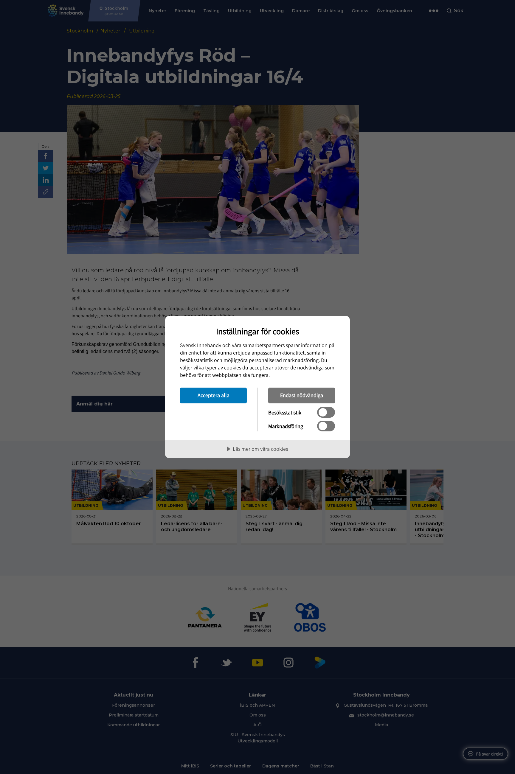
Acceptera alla (213, 395)
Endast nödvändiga (301, 395)
